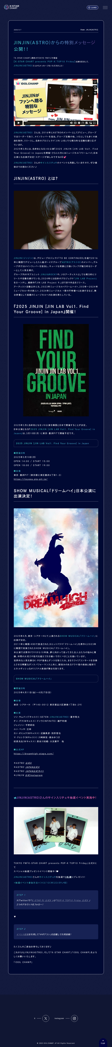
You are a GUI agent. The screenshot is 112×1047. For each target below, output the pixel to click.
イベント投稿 (23, 934)
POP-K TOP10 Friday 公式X (73, 900)
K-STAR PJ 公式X (42, 900)
